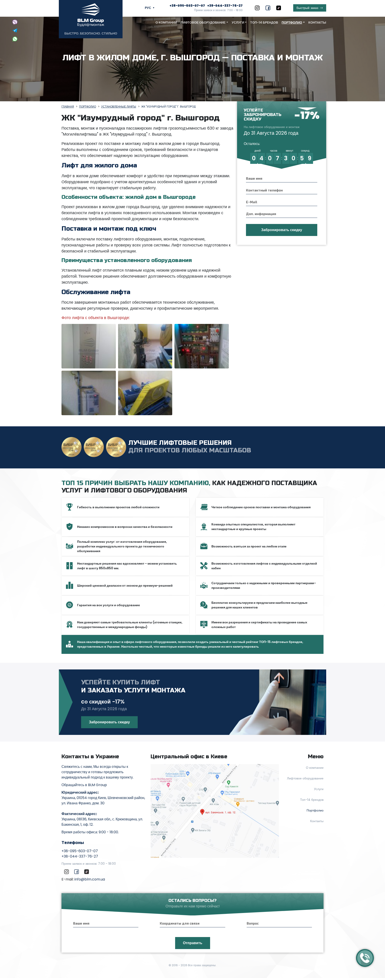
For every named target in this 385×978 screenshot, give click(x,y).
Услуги (319, 789)
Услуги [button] (238, 22)
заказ (307, 8)
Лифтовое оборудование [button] (202, 22)
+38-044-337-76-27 (225, 5)
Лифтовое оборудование (305, 778)
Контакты (317, 22)
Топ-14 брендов (264, 22)
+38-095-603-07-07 (187, 5)
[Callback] (365, 958)
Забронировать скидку (109, 722)
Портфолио (315, 810)
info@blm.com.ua (89, 879)
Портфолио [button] (292, 22)
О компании (166, 22)
